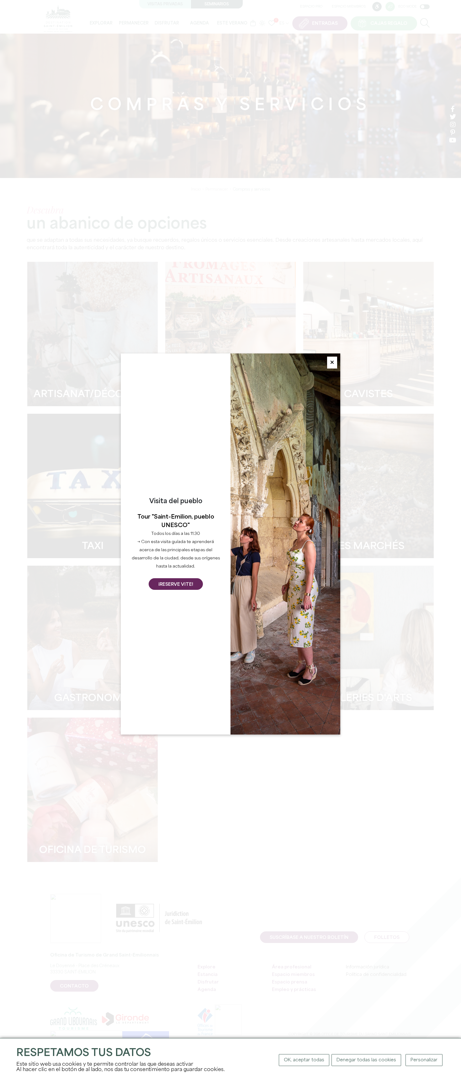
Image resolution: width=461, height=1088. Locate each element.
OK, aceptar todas (304, 1060)
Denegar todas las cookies (366, 1060)
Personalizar (424, 1060)
